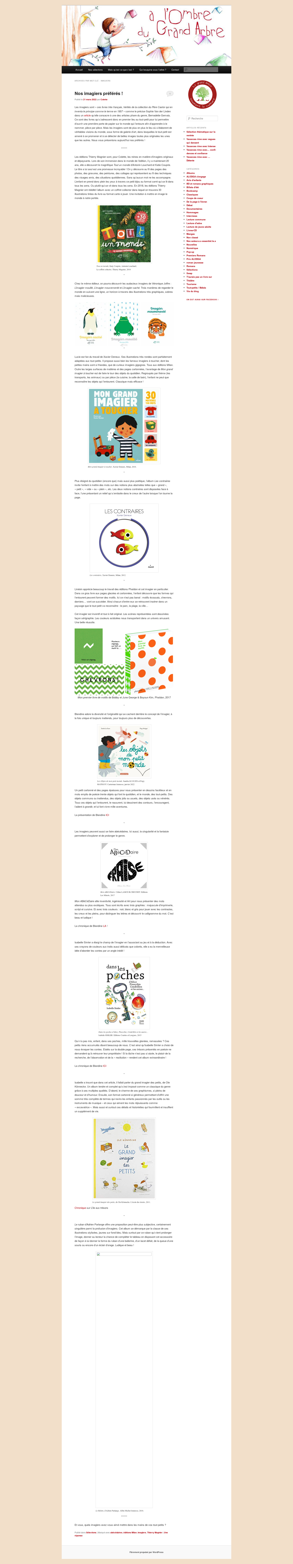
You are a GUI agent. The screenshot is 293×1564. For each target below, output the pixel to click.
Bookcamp (192, 190)
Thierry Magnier (154, 1532)
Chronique (80, 1207)
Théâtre (190, 280)
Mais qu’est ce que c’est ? (121, 69)
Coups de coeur (195, 198)
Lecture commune (196, 219)
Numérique (192, 248)
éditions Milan (130, 1532)
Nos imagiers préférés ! (99, 93)
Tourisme (191, 284)
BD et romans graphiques (200, 183)
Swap (189, 273)
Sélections (91, 1532)
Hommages (192, 212)
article (87, 115)
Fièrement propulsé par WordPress (146, 1552)
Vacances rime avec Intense (201, 146)
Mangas (191, 233)
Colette (104, 99)
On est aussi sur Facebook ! (202, 299)
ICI (107, 815)
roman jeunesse (195, 262)
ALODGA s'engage (196, 176)
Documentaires (194, 208)
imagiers (142, 1532)
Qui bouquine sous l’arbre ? (152, 69)
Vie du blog (193, 291)
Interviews (192, 215)
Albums (191, 173)
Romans (191, 266)
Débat (189, 205)
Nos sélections (95, 69)
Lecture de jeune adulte (199, 226)
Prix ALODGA (194, 259)
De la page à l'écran (197, 201)
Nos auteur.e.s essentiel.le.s (201, 241)
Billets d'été (193, 187)
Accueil (79, 69)
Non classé (192, 237)
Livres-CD (192, 230)
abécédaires (116, 1532)
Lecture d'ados (194, 223)
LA (104, 926)
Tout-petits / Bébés (196, 287)
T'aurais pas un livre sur (199, 276)
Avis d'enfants (194, 180)
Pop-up (190, 251)
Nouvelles (192, 244)
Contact (175, 69)
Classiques (192, 194)
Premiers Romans (196, 255)
